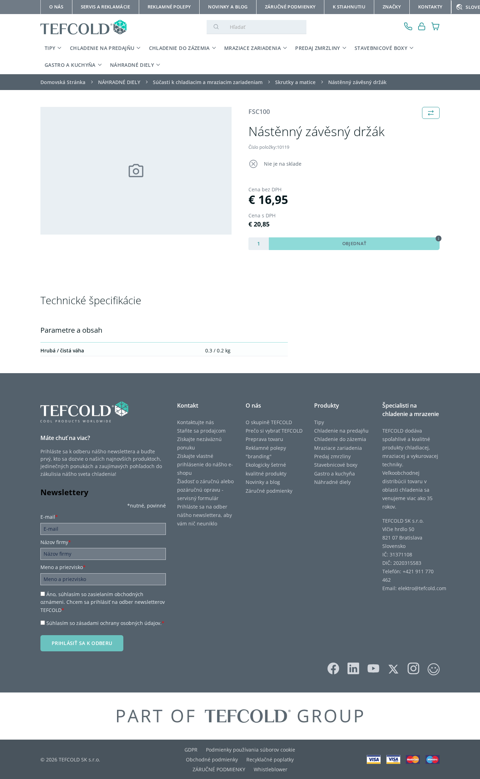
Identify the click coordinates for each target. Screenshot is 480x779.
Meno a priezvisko (63, 567)
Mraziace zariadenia (338, 448)
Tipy (319, 422)
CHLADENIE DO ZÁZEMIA (179, 48)
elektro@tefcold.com (422, 588)
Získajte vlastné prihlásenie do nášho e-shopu (205, 464)
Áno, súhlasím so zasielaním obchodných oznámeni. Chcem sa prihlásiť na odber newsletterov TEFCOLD (102, 602)
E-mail (49, 516)
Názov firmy (55, 542)
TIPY (50, 48)
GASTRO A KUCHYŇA (70, 65)
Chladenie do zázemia (340, 439)
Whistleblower (270, 769)
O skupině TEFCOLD (269, 422)
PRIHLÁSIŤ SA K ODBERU (82, 643)
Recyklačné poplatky (270, 759)
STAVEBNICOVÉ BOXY (381, 48)
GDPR (190, 749)
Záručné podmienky (269, 490)
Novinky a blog (263, 482)
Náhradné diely (332, 482)
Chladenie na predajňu (341, 430)
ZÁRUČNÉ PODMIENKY (219, 769)
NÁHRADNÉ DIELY (132, 65)
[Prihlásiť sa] (422, 27)
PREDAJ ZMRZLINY (317, 48)
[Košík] (436, 27)
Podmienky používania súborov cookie (250, 749)
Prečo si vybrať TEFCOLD (274, 430)
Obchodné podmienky (212, 759)
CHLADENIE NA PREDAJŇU (102, 48)
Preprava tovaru (264, 439)
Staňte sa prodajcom (201, 430)
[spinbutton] (258, 243)
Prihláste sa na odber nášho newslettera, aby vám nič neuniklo (204, 515)
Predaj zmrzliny (332, 456)
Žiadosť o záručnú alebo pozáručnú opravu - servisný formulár (205, 490)
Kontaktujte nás (195, 422)
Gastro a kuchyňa (334, 473)
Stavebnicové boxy (335, 464)
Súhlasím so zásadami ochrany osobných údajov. (105, 623)
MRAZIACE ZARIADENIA (252, 48)
